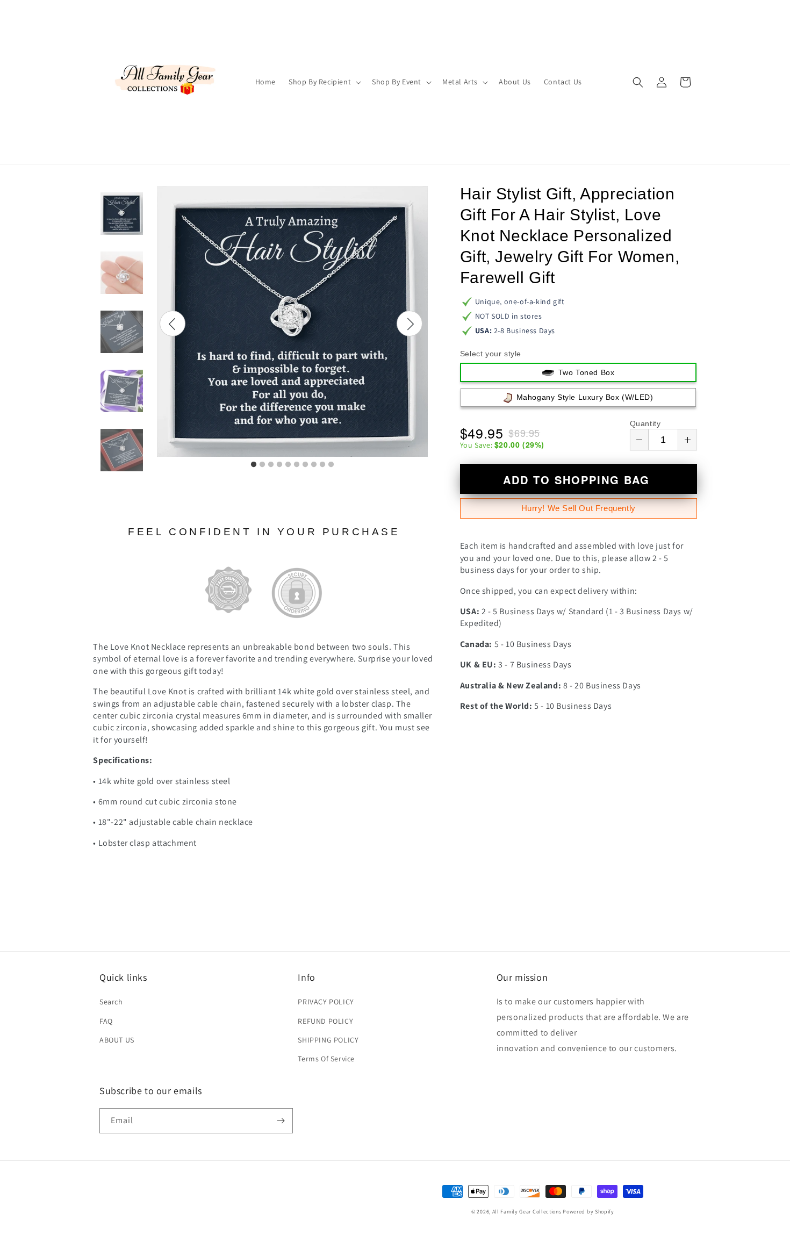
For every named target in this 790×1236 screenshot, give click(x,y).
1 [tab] (253, 464)
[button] (323, 81)
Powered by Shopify (588, 1211)
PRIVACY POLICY (326, 1002)
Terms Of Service (326, 1058)
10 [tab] (331, 464)
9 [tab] (322, 464)
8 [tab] (314, 464)
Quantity (645, 423)
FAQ (106, 1021)
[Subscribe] (280, 1120)
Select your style (490, 353)
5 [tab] (288, 464)
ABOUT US (116, 1040)
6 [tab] (296, 464)
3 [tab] (271, 464)
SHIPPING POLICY (328, 1040)
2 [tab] (262, 464)
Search (111, 1002)
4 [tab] (279, 464)
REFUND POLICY (325, 1021)
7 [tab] (305, 464)
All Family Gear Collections (527, 1211)
